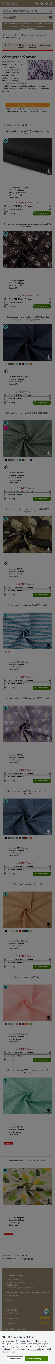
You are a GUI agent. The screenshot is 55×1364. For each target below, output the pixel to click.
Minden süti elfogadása (37, 1359)
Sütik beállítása (15, 1359)
